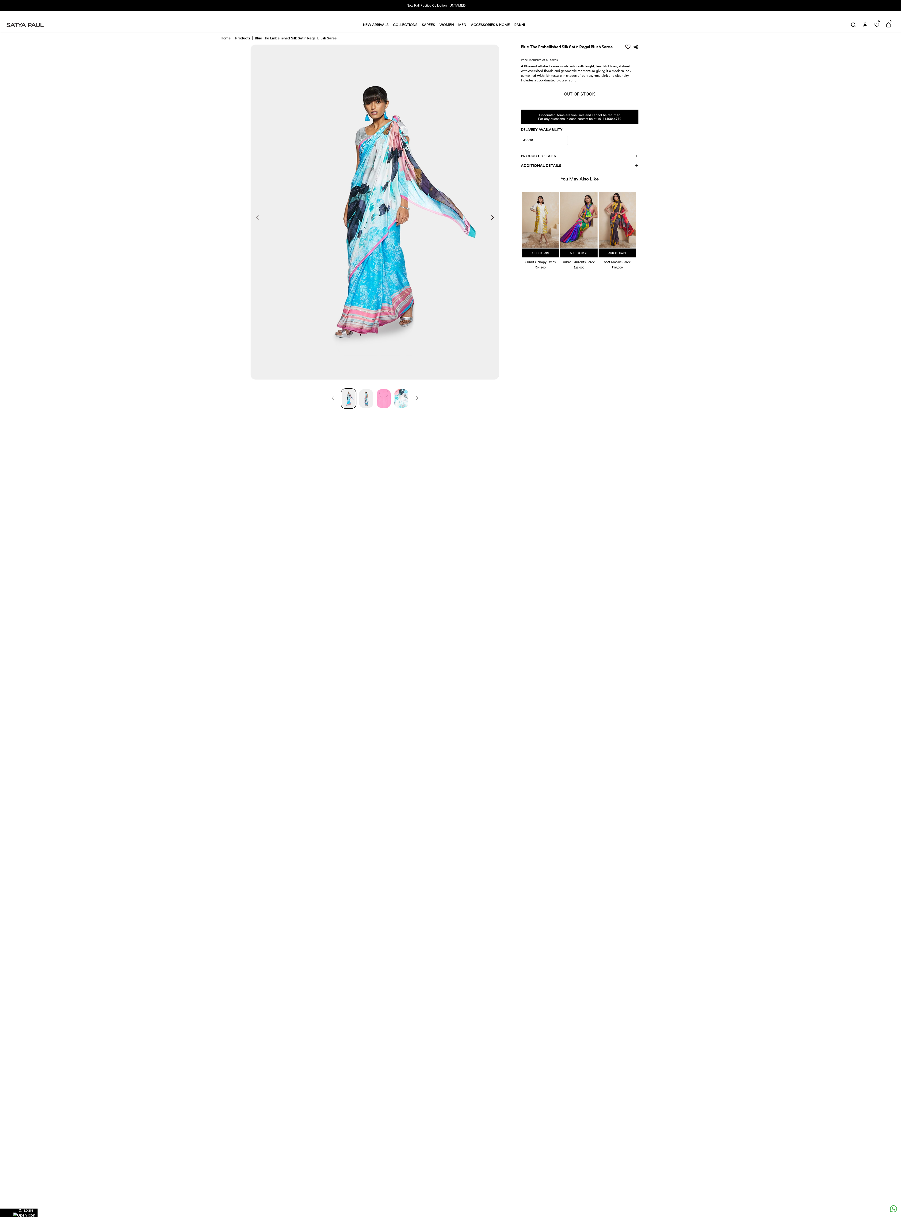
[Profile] (865, 25)
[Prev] (333, 398)
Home (226, 38)
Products (242, 38)
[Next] (417, 398)
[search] (853, 25)
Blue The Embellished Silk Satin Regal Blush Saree (296, 38)
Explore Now (482, 5)
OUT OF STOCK (579, 94)
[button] (523, 226)
